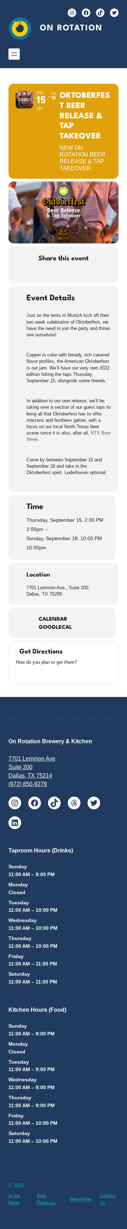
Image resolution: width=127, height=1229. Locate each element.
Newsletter (80, 1199)
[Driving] (28, 672)
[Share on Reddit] (70, 273)
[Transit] (37, 672)
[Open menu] (14, 54)
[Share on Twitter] (41, 273)
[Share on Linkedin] (55, 273)
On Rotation (71, 28)
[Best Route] (19, 672)
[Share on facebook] (27, 273)
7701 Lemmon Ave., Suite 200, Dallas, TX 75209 (58, 591)
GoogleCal (55, 627)
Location (38, 575)
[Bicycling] (54, 672)
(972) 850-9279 (27, 784)
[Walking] (45, 672)
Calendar (53, 619)
